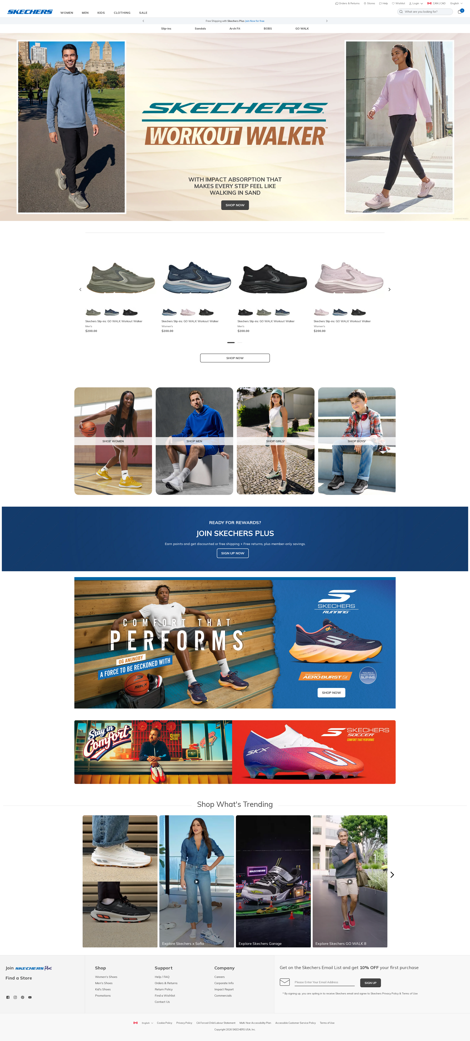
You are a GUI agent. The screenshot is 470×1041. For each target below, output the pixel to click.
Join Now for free (254, 20)
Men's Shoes (104, 983)
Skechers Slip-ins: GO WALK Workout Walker (113, 321)
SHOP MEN (194, 441)
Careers (219, 977)
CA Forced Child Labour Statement (215, 1022)
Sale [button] (143, 12)
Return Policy (164, 989)
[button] (416, 3)
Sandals (200, 28)
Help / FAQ (162, 977)
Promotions (103, 995)
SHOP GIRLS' (275, 441)
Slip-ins (166, 28)
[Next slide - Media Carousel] (392, 874)
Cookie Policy (164, 1022)
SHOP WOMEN (113, 441)
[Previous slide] (143, 21)
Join (10, 968)
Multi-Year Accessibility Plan (255, 1022)
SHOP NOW (235, 358)
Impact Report (224, 989)
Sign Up (371, 983)
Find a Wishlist (165, 995)
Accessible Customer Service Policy (295, 1022)
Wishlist (400, 3)
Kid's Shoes (103, 989)
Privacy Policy (390, 993)
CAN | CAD (439, 3)
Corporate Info (224, 983)
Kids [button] (101, 12)
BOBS (268, 28)
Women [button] (66, 12)
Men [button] (85, 12)
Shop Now (235, 205)
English (455, 3)
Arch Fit (234, 28)
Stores (370, 3)
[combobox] (425, 12)
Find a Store (19, 978)
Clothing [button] (122, 12)
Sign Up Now (232, 553)
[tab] (231, 342)
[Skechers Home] (30, 11)
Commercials (223, 995)
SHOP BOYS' (357, 441)
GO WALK (302, 28)
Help (385, 3)
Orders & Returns (349, 3)
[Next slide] (327, 21)
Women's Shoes (106, 977)
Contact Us (162, 1002)
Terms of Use (410, 993)
